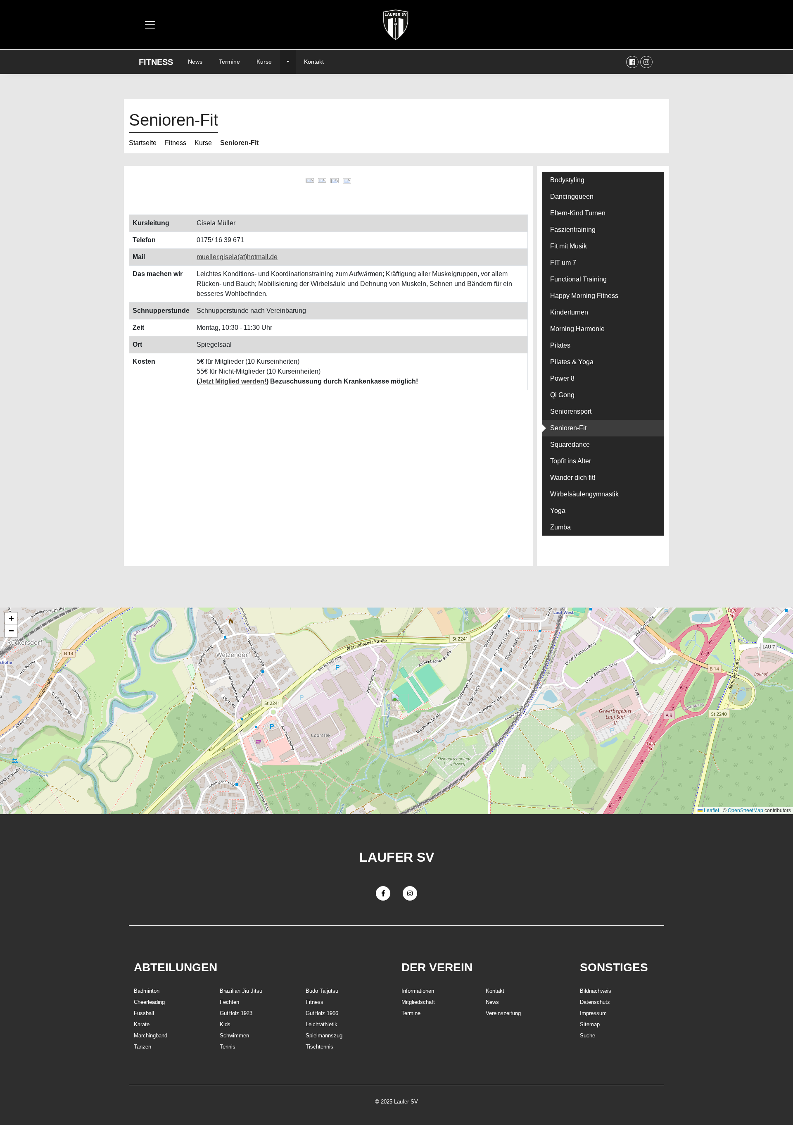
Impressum (593, 1013)
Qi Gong (562, 394)
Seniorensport (570, 411)
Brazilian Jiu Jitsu (241, 991)
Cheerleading (149, 1002)
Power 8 (562, 378)
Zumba (560, 527)
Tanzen (142, 1047)
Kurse (264, 61)
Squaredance (570, 444)
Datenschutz (595, 1002)
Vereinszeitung (503, 1013)
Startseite (143, 142)
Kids (225, 1024)
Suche (587, 1035)
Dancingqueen (572, 196)
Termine (229, 61)
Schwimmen (234, 1035)
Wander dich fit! (572, 477)
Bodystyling (567, 180)
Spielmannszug (324, 1035)
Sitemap (590, 1024)
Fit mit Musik (568, 246)
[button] (397, 702)
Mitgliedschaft (418, 1002)
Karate (142, 1024)
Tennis (227, 1047)
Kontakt (314, 61)
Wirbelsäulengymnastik (584, 494)
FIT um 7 (563, 262)
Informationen (417, 991)
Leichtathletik (321, 1024)
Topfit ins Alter (570, 461)
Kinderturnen (569, 312)
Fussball (144, 1013)
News (195, 61)
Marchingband (150, 1035)
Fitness (156, 62)
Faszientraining (573, 229)
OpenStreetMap (745, 810)
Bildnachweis (595, 991)
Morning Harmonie (577, 328)
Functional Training (578, 279)
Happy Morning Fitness (584, 295)
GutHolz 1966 (322, 1013)
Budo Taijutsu (322, 991)
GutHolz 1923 (236, 1013)
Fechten (229, 1002)
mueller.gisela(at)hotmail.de (237, 256)
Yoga (557, 510)
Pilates (560, 345)
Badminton (146, 991)
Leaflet (711, 810)
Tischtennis (319, 1047)
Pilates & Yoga (572, 361)
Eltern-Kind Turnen (577, 213)
